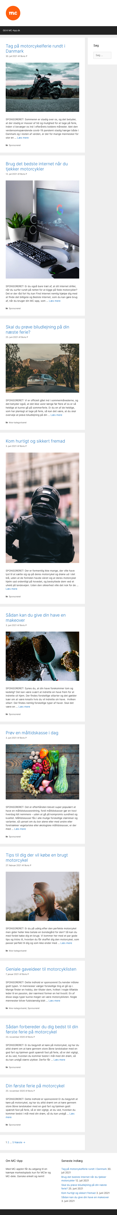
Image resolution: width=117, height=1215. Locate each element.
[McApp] (13, 12)
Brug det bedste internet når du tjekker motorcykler (37, 166)
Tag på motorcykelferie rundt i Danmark (84, 1169)
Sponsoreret (15, 145)
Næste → (20, 1142)
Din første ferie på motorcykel (35, 1085)
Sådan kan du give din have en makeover (85, 1197)
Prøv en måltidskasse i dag (32, 732)
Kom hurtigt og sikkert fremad (35, 441)
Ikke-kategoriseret (18, 422)
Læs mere (23, 137)
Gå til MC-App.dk (11, 30)
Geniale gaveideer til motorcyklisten (41, 969)
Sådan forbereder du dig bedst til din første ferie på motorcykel (42, 1029)
